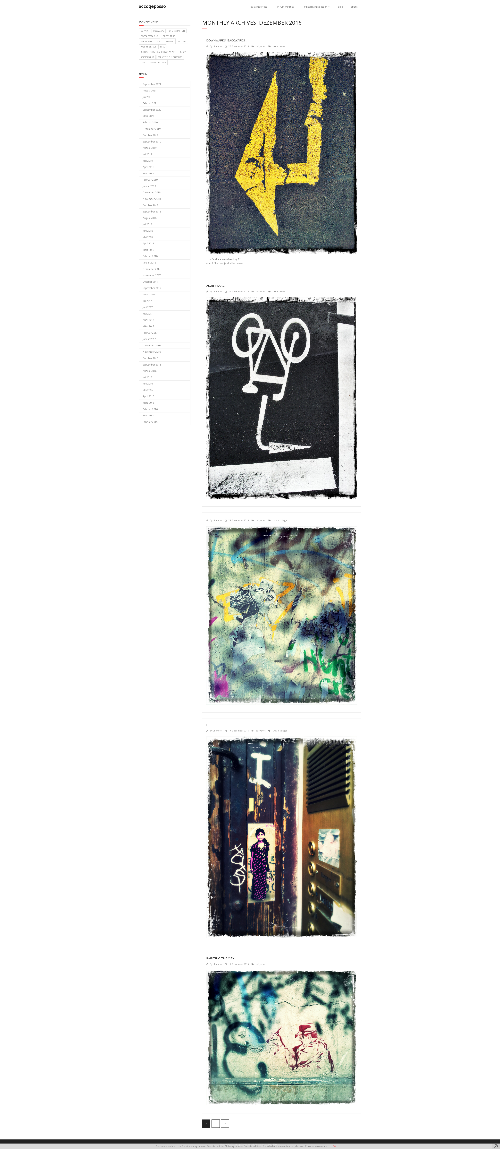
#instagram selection (315, 6)
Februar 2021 (150, 103)
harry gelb (146, 41)
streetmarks (279, 46)
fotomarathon (176, 31)
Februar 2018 (150, 256)
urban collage (280, 520)
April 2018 (148, 243)
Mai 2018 (148, 237)
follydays (158, 31)
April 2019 (148, 167)
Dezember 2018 (152, 192)
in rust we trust (285, 6)
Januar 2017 (149, 339)
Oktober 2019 (150, 135)
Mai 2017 (148, 313)
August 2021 (149, 90)
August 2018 (149, 218)
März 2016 (148, 402)
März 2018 (148, 250)
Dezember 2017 (152, 269)
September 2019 (152, 141)
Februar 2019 (150, 179)
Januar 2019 (149, 186)
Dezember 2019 (152, 129)
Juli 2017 (147, 301)
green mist (169, 36)
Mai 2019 (148, 160)
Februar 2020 (150, 122)
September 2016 (152, 364)
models (182, 41)
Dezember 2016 (152, 345)
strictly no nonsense (170, 57)
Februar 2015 (150, 422)
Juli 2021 (147, 97)
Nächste (225, 1123)
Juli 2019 (147, 154)
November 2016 (152, 351)
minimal (169, 41)
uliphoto (217, 46)
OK (334, 1146)
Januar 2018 (149, 262)
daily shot (260, 46)
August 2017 (149, 294)
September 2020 (152, 109)
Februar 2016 (150, 409)
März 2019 (148, 173)
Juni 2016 (148, 383)
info (158, 41)
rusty (182, 52)
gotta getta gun (149, 36)
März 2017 (148, 326)
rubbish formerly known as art (157, 52)
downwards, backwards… (226, 40)
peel (162, 46)
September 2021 (152, 84)
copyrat (144, 31)
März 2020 (148, 116)
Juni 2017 (148, 307)
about (354, 6)
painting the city (220, 958)
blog (340, 6)
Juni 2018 (148, 230)
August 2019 (149, 148)
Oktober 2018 (150, 205)
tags (142, 62)
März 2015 (148, 415)
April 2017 (148, 320)
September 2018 (152, 211)
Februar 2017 (150, 332)
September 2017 (152, 288)
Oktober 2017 (150, 281)
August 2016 (149, 371)
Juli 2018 (147, 224)
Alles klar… (215, 285)
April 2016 (148, 396)
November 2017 (152, 275)
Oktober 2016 (150, 358)
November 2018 (152, 199)
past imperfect (259, 6)
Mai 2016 (148, 390)
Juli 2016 (147, 377)
